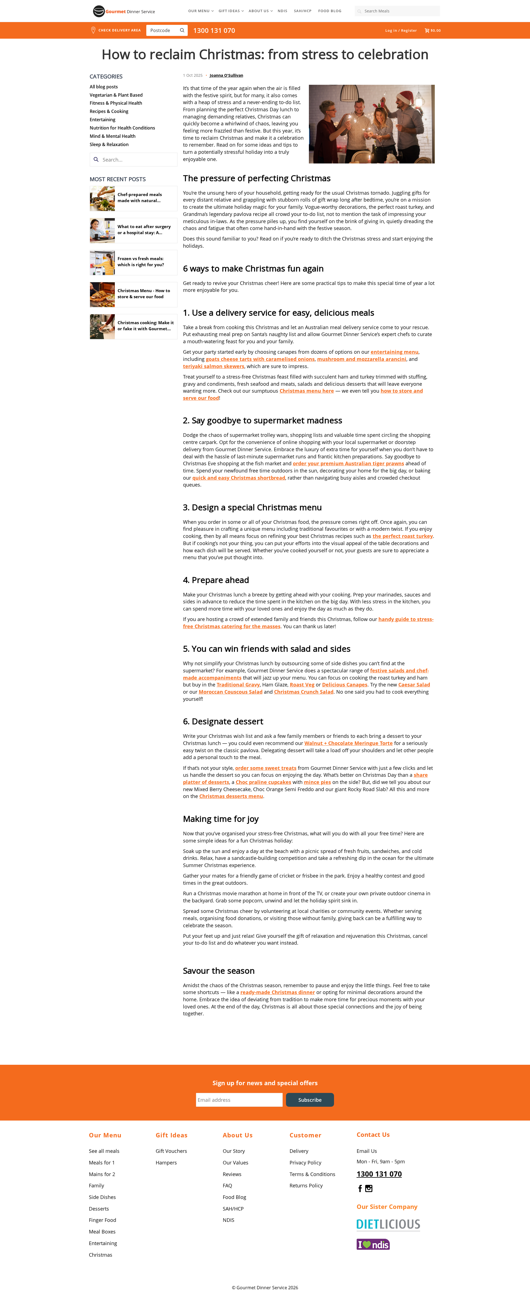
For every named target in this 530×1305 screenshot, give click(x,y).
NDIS (282, 10)
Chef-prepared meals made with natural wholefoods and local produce (140, 198)
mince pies (317, 782)
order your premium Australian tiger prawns (348, 463)
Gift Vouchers (171, 1151)
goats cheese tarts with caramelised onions (260, 359)
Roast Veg (302, 684)
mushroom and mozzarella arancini (361, 359)
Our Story (234, 1151)
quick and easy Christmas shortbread (238, 477)
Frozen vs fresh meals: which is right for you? (141, 261)
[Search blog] (96, 159)
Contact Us (373, 1134)
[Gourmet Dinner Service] (124, 11)
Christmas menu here (307, 390)
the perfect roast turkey (403, 536)
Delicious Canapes (344, 684)
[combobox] (397, 11)
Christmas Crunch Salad (303, 691)
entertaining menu (394, 351)
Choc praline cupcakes (263, 782)
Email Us (367, 1151)
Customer (306, 1135)
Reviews (232, 1174)
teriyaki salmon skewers (213, 366)
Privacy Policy (305, 1162)
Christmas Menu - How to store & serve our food (144, 293)
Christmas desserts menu (231, 796)
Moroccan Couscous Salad (231, 691)
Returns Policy (306, 1185)
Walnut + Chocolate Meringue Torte (348, 743)
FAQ (227, 1185)
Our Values (235, 1162)
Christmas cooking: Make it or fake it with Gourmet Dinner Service (146, 326)
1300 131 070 (214, 30)
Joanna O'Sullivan (226, 75)
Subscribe (310, 1100)
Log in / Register (401, 30)
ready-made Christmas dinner (277, 992)
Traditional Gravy (238, 684)
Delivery (299, 1151)
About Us (259, 10)
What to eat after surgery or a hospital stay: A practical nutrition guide (144, 230)
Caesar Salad (414, 684)
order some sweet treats (265, 768)
